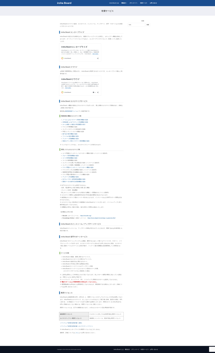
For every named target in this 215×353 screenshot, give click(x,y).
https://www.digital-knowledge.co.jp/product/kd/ (101, 218)
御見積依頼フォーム (71, 111)
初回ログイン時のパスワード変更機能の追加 (75, 141)
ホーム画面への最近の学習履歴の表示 (73, 124)
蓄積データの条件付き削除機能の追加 (73, 181)
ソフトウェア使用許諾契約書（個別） (71, 323)
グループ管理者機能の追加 (70, 155)
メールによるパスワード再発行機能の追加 (75, 119)
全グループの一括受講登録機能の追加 (73, 179)
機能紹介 (123, 3)
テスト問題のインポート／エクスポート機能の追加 (77, 167)
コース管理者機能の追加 (69, 158)
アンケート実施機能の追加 (70, 138)
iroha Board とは (114, 3)
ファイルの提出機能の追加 (70, 136)
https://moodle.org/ (85, 215)
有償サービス (143, 3)
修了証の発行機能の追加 (69, 134)
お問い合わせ (153, 3)
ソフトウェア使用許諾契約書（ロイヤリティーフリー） (77, 326)
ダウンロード (133, 3)
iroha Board (64, 3)
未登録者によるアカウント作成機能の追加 (75, 122)
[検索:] (136, 24)
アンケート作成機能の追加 (70, 177)
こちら (77, 332)
